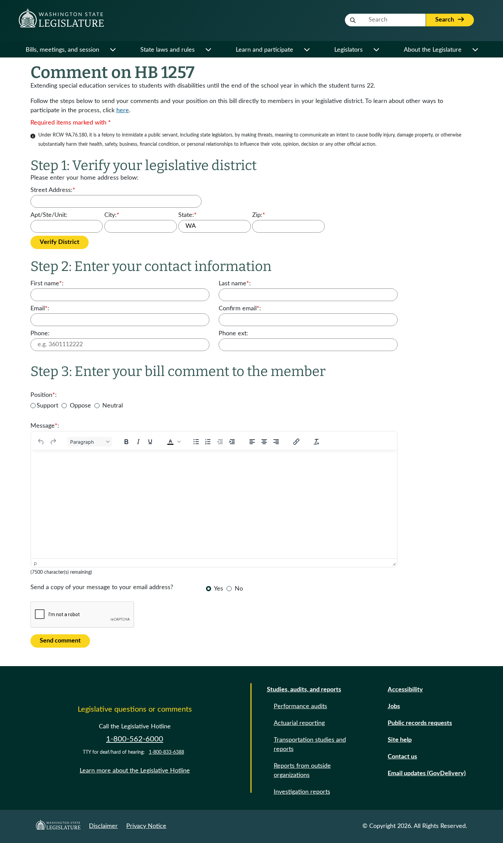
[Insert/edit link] (296, 441)
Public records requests (420, 723)
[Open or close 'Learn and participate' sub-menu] (306, 50)
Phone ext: (233, 333)
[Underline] (150, 441)
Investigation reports (302, 792)
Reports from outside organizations (302, 770)
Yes (218, 589)
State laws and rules (167, 50)
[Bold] (126, 441)
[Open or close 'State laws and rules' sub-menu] (208, 50)
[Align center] (264, 441)
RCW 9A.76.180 (70, 135)
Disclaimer (103, 826)
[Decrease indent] (220, 441)
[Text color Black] (170, 441)
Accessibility (405, 690)
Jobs (394, 706)
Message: (44, 426)
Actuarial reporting (299, 723)
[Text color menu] (179, 441)
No (239, 589)
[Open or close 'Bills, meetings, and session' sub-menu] (112, 50)
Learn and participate (264, 50)
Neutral (112, 406)
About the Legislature (433, 50)
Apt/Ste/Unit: (48, 215)
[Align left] (252, 441)
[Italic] (138, 441)
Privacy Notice (146, 826)
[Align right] (276, 441)
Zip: (258, 215)
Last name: (235, 284)
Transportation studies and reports (310, 744)
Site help (400, 740)
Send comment (60, 641)
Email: (39, 309)
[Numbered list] (208, 441)
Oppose (80, 406)
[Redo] (53, 441)
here (122, 110)
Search (445, 20)
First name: (47, 284)
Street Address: (52, 190)
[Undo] (41, 441)
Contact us (402, 757)
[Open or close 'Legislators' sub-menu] (376, 50)
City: (111, 215)
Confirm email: (240, 309)
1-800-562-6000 (134, 739)
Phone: (40, 333)
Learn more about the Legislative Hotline (135, 771)
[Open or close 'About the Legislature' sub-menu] (475, 50)
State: (187, 215)
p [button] (35, 563)
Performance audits (300, 706)
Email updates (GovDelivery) (427, 773)
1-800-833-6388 (166, 752)
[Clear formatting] (316, 441)
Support (47, 406)
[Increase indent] (232, 441)
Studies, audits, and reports (304, 690)
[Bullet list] (196, 441)
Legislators (348, 50)
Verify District (59, 242)
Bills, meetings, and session (62, 50)
